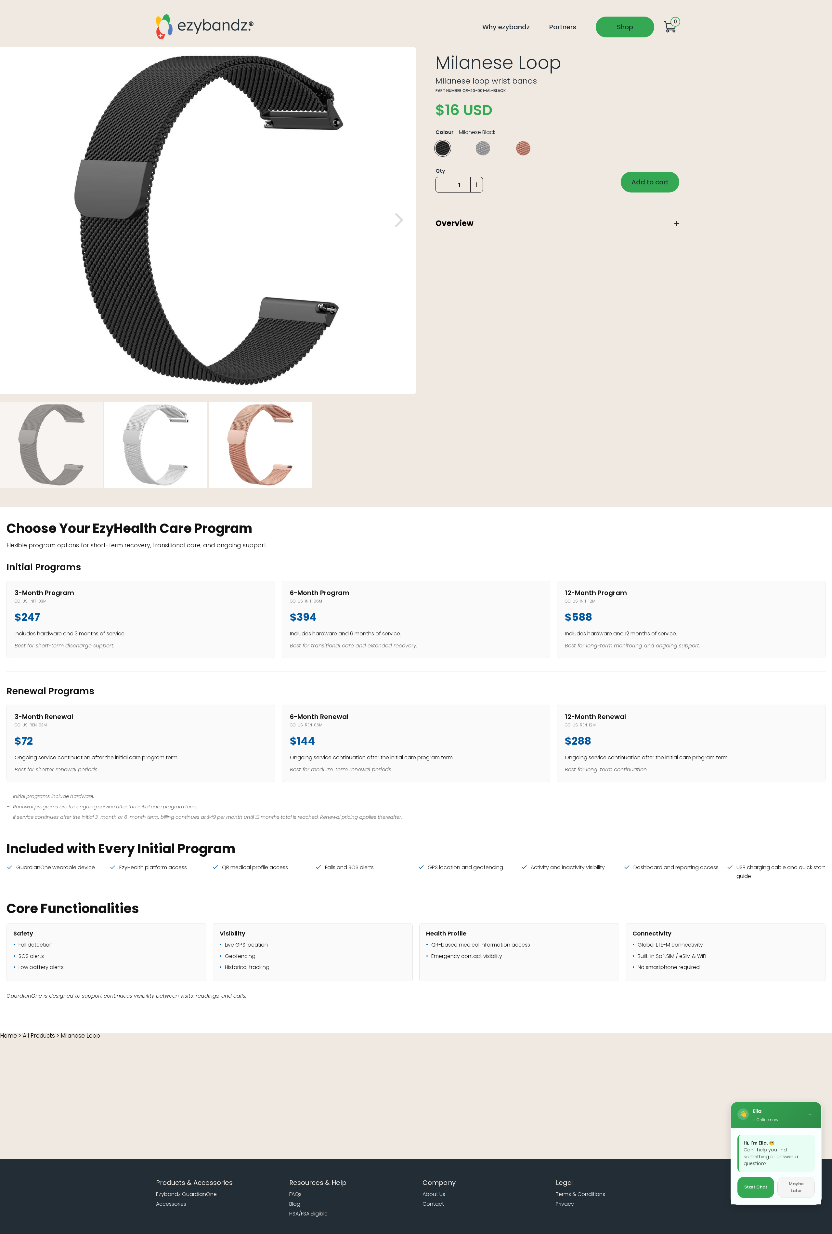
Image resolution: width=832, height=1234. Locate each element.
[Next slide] (399, 220)
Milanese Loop (80, 1036)
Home (8, 1036)
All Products (39, 1036)
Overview (455, 223)
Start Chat (755, 1187)
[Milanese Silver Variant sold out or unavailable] (492, 148)
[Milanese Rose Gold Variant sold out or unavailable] (532, 148)
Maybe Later (796, 1187)
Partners (562, 27)
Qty (440, 171)
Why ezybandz (506, 27)
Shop (625, 27)
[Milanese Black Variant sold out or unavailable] (452, 148)
